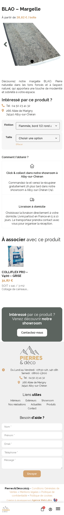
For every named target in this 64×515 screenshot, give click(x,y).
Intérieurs (15, 400)
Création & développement (29, 500)
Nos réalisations (17, 404)
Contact (32, 408)
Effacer (19, 144)
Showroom (47, 400)
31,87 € (7, 280)
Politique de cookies (41, 495)
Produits (51, 404)
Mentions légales (29, 492)
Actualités (36, 404)
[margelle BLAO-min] (32, 44)
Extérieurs (31, 400)
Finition (8, 125)
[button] (5, 44)
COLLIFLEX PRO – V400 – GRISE (15, 274)
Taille (9, 137)
